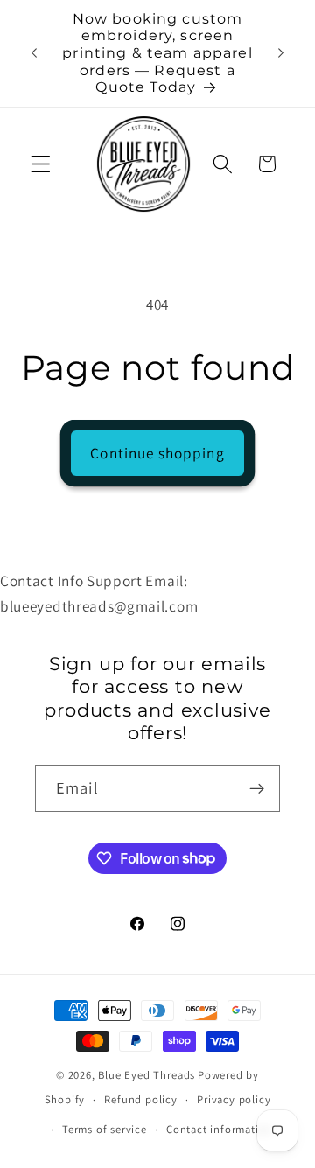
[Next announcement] (281, 53)
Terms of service (104, 1129)
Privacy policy (233, 1099)
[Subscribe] (256, 788)
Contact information (219, 1129)
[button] (40, 164)
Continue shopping (157, 453)
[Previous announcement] (34, 53)
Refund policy (140, 1099)
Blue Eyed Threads (146, 1074)
